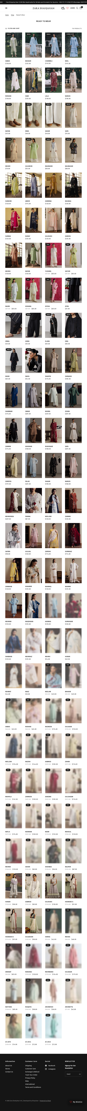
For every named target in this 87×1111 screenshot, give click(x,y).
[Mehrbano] (53, 956)
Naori (7, 306)
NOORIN (68, 586)
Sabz (27, 96)
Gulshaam (69, 797)
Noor (47, 832)
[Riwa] (33, 115)
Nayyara (8, 1007)
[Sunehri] (13, 185)
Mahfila (8, 797)
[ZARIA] (33, 325)
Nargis (67, 96)
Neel (67, 61)
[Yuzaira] (53, 255)
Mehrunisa (9, 516)
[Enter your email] (79, 1074)
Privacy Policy (30, 1078)
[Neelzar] (13, 745)
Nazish (27, 762)
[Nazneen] (53, 710)
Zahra (67, 762)
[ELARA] (53, 325)
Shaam (47, 481)
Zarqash (68, 376)
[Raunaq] (73, 185)
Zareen (68, 236)
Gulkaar (68, 727)
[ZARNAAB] (13, 570)
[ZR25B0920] (53, 990)
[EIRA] (73, 325)
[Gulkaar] (73, 710)
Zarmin (8, 446)
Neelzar (8, 762)
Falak (27, 481)
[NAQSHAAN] (33, 605)
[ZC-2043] (53, 1026)
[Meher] (13, 150)
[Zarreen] (33, 780)
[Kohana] (33, 290)
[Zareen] (73, 220)
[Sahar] (53, 115)
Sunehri (8, 201)
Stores (7, 1069)
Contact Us (9, 1072)
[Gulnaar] (73, 956)
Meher (7, 166)
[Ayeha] (53, 290)
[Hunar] (73, 640)
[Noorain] (33, 815)
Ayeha (47, 306)
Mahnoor (49, 166)
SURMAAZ (68, 551)
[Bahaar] (33, 45)
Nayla (7, 832)
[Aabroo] (53, 745)
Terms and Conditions (33, 1087)
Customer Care (31, 1061)
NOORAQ (48, 586)
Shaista (48, 376)
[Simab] (33, 395)
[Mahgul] (73, 815)
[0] (80, 8)
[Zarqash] (73, 360)
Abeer (27, 201)
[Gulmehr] (33, 150)
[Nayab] (13, 115)
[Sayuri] (73, 255)
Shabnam (8, 411)
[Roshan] (13, 80)
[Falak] (33, 465)
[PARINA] (33, 500)
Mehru (8, 271)
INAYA (27, 376)
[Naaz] (33, 675)
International (30, 1084)
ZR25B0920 (49, 1007)
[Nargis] (73, 80)
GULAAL (28, 551)
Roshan (8, 96)
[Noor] (53, 815)
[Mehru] (13, 255)
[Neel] (73, 45)
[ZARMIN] (73, 500)
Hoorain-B (9, 937)
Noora (47, 411)
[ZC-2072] (13, 1026)
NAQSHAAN (29, 621)
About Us (8, 1066)
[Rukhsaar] (53, 430)
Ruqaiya (28, 1007)
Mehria (8, 867)
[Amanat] (13, 956)
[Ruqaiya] (33, 990)
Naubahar (69, 166)
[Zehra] (73, 395)
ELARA (47, 341)
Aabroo (48, 762)
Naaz (27, 692)
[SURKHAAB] (73, 605)
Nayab (7, 131)
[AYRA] (73, 290)
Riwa (27, 131)
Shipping (28, 1066)
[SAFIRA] (13, 535)
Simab (27, 411)
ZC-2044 (28, 1042)
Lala (47, 96)
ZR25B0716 (69, 1007)
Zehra (67, 411)
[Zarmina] (53, 185)
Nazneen (48, 727)
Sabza (7, 61)
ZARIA (27, 341)
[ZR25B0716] (73, 990)
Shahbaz (48, 867)
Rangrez (28, 972)
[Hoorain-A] (73, 885)
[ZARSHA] (53, 535)
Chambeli (48, 61)
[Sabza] (13, 45)
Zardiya (8, 481)
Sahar (47, 131)
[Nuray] (33, 220)
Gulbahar (29, 937)
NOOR (7, 376)
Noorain (28, 832)
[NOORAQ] (53, 570)
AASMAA (48, 621)
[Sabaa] (13, 710)
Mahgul (68, 832)
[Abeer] (33, 185)
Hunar (67, 656)
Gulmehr (28, 166)
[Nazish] (33, 745)
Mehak (67, 937)
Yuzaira (48, 271)
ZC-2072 (8, 1042)
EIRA (66, 341)
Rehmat (8, 692)
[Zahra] (73, 745)
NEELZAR (48, 516)
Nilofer (68, 867)
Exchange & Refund (32, 1072)
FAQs (27, 1081)
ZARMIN (68, 516)
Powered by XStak (45, 1101)
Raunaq (68, 201)
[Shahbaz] (53, 850)
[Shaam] (53, 465)
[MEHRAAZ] (33, 640)
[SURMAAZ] (73, 535)
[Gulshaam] (73, 780)
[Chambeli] (53, 45)
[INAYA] (33, 360)
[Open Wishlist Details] (67, 8)
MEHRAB (8, 621)
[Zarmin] (13, 430)
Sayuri (67, 271)
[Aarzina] (53, 780)
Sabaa (7, 727)
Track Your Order (31, 1075)
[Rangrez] (33, 956)
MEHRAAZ (28, 656)
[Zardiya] (13, 465)
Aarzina (48, 797)
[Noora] (53, 395)
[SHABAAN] (13, 640)
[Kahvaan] (33, 430)
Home (7, 15)
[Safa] (73, 115)
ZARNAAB (8, 586)
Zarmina (48, 201)
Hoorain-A (69, 902)
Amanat (8, 972)
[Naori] (13, 290)
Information (10, 1061)
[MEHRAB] (13, 605)
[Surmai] (13, 220)
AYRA (67, 306)
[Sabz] (33, 80)
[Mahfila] (13, 780)
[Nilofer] (73, 850)
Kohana (28, 306)
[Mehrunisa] (13, 500)
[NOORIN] (73, 570)
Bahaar (28, 61)
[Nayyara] (13, 990)
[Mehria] (13, 850)
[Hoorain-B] (13, 920)
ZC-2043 (48, 1042)
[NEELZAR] (53, 500)
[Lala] (53, 80)
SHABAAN (8, 656)
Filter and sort (13, 28)
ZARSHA (48, 551)
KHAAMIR (28, 586)
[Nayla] (13, 815)
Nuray (27, 236)
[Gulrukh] (53, 220)
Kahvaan (28, 446)
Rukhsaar (49, 446)
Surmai (8, 236)
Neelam (48, 692)
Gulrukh (48, 236)
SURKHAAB (69, 621)
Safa (66, 131)
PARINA (27, 516)
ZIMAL (7, 341)
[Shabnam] (13, 395)
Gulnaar (68, 972)
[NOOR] (13, 360)
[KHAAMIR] (33, 570)
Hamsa (47, 937)
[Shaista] (53, 360)
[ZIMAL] (13, 325)
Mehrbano (49, 972)
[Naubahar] (73, 150)
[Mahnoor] (53, 150)
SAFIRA (7, 551)
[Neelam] (53, 675)
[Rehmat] (13, 675)
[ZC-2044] (33, 1026)
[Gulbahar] (33, 920)
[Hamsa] (53, 920)
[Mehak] (73, 920)
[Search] (77, 8)
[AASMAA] (53, 605)
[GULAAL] (33, 535)
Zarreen (28, 797)
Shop (12, 15)
